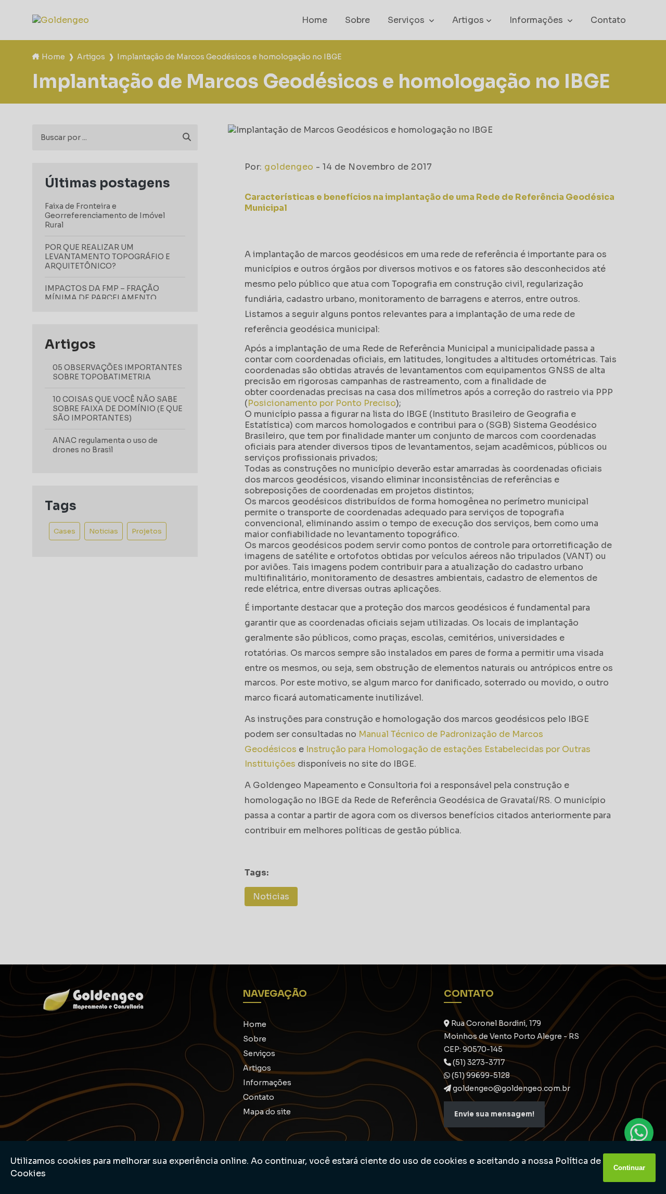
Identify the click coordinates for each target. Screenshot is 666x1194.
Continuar (629, 1168)
